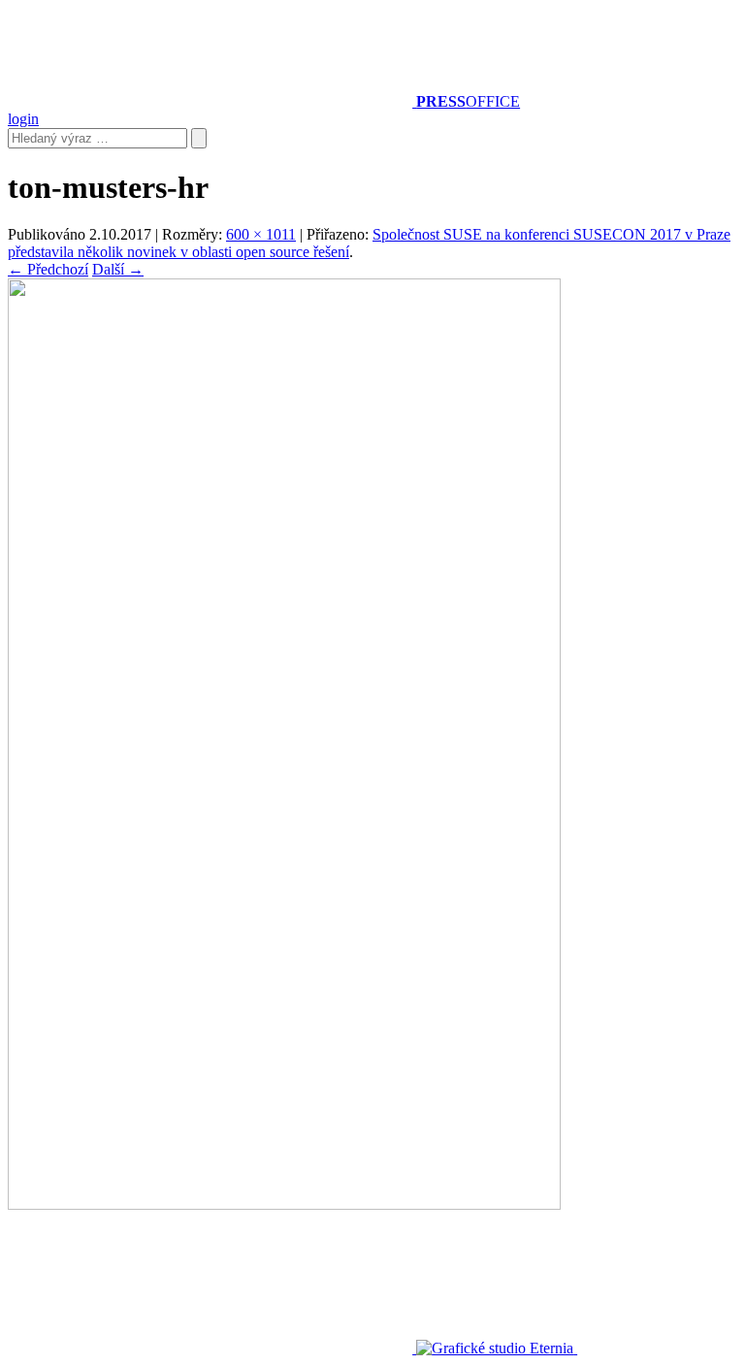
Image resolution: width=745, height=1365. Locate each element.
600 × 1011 (261, 234)
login (23, 119)
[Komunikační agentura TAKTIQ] (212, 1348)
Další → (118, 269)
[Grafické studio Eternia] (496, 1348)
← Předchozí (48, 269)
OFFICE (468, 101)
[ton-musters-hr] (284, 1204)
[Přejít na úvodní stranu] (212, 101)
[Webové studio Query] (647, 1348)
